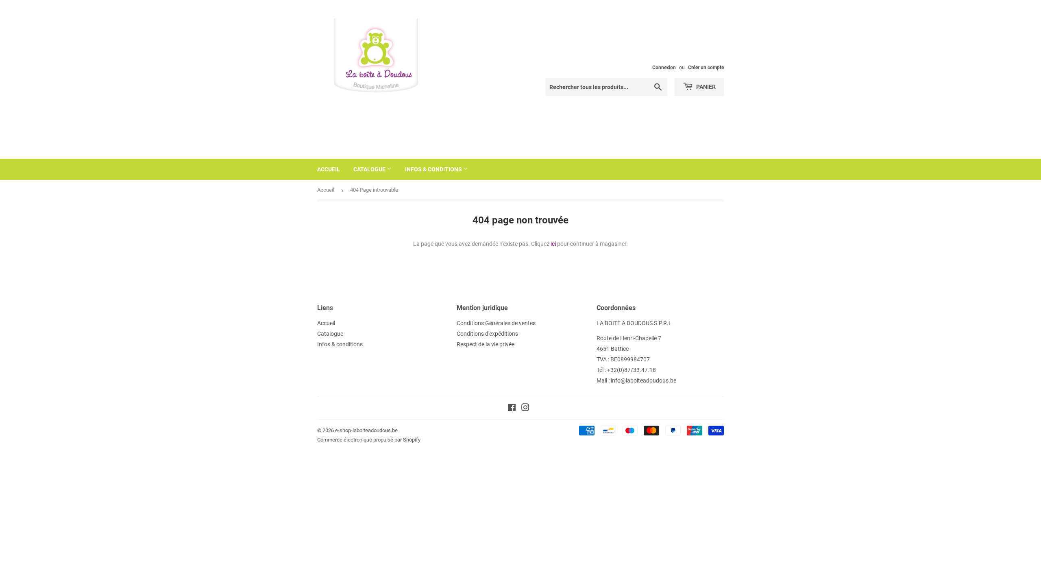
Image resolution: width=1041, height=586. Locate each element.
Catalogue (370, 169)
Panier (705, 86)
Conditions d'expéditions (487, 333)
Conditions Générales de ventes (496, 323)
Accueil (328, 169)
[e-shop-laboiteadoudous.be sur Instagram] (525, 408)
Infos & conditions (434, 169)
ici (553, 244)
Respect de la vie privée (485, 344)
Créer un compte (706, 67)
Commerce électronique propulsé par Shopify (368, 440)
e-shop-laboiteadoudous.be (366, 430)
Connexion (664, 67)
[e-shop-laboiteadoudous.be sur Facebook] (511, 408)
